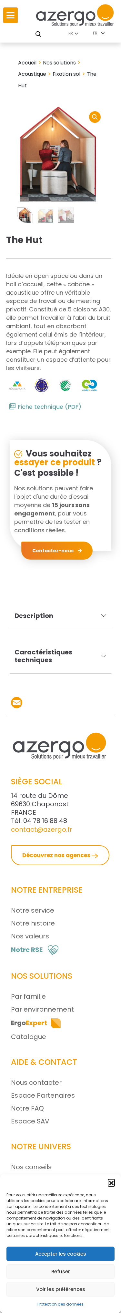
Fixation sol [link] (66, 74)
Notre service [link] (32, 910)
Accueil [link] (27, 62)
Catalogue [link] (28, 1036)
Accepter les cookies (60, 1253)
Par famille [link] (28, 996)
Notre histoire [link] (33, 923)
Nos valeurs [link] (30, 936)
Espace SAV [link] (30, 1121)
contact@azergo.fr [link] (41, 829)
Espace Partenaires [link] (43, 1095)
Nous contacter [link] (36, 1082)
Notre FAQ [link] (27, 1108)
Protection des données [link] (60, 1304)
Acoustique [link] (32, 74)
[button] (111, 1182)
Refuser (60, 1271)
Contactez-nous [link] (53, 550)
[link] (10, 15)
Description (34, 615)
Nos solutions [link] (59, 62)
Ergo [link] (29, 1022)
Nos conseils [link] (31, 1166)
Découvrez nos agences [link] (57, 855)
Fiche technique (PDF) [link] (49, 407)
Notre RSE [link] (27, 949)
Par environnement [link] (42, 1009)
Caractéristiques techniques (43, 656)
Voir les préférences (60, 1289)
